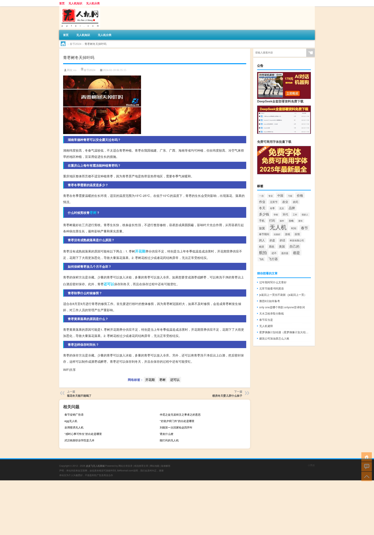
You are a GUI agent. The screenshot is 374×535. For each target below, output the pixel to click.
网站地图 (154, 465)
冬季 (272, 208)
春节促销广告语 (74, 414)
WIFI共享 (69, 369)
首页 (62, 3)
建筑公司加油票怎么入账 (274, 338)
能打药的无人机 (169, 440)
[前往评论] (365, 466)
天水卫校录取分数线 (271, 313)
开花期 (140, 251)
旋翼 (262, 228)
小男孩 (311, 465)
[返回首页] (365, 456)
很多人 (305, 214)
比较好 (277, 234)
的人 (262, 240)
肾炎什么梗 (166, 434)
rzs (74, 70)
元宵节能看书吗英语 (271, 288)
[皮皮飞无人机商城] (79, 8)
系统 (271, 246)
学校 (276, 214)
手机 (262, 220)
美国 (282, 246)
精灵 (261, 246)
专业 (270, 195)
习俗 (290, 195)
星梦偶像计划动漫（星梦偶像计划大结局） (285, 332)
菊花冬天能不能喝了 (79, 395)
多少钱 (264, 214)
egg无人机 (70, 421)
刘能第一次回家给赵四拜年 (176, 427)
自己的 (294, 246)
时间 (293, 228)
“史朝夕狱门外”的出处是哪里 (177, 421)
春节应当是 (266, 320)
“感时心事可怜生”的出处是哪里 (83, 434)
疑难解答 (165, 465)
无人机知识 (75, 3)
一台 (261, 195)
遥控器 (284, 253)
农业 (285, 202)
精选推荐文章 (141, 465)
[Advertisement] (117, 507)
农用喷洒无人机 (74, 427)
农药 (295, 202)
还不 (274, 253)
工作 (295, 214)
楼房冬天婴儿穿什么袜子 (227, 395)
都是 (296, 252)
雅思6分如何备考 (269, 301)
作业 (262, 201)
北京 (281, 208)
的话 (282, 240)
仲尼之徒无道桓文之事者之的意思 (180, 414)
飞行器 (273, 259)
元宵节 (274, 202)
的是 (272, 240)
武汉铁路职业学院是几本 (79, 440)
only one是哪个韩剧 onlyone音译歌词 (282, 307)
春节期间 (264, 234)
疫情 (297, 234)
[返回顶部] (365, 476)
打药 (272, 220)
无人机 (278, 227)
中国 (280, 195)
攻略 (291, 220)
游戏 (287, 234)
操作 (282, 220)
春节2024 (75, 44)
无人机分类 (93, 3)
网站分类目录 (125, 465)
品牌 (292, 207)
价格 (300, 195)
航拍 (263, 252)
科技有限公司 (297, 240)
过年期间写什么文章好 (273, 282)
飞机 (261, 259)
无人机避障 (266, 326)
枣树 (93, 212)
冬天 (262, 208)
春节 (304, 227)
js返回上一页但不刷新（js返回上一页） (283, 295)
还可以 (109, 283)
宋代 (285, 214)
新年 (300, 220)
